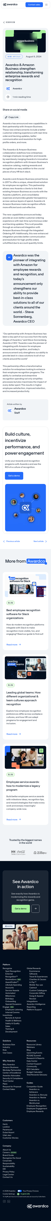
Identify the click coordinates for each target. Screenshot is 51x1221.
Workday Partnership (12, 1070)
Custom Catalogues (38, 990)
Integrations (32, 1001)
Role (5, 1050)
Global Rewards (34, 968)
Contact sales (34, 4)
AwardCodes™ (12, 982)
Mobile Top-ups (36, 985)
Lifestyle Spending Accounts (13, 986)
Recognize (7, 968)
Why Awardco (9, 1064)
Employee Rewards (35, 1111)
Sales (7, 1026)
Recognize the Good (12, 1158)
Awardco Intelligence (36, 1004)
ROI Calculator (33, 1069)
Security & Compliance (13, 1078)
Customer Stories (10, 1138)
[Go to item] (25, 611)
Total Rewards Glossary (37, 1075)
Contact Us (8, 1177)
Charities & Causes (37, 979)
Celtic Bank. (42, 1197)
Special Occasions (13, 1004)
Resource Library (34, 1044)
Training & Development (11, 1030)
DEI (4, 1169)
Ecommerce (34, 971)
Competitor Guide (35, 1086)
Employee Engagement (37, 1108)
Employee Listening (14, 1009)
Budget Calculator (34, 1072)
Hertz (5, 1124)
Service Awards (12, 990)
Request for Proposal (12, 1086)
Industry (6, 1047)
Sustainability (8, 1166)
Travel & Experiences (38, 976)
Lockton (6, 1127)
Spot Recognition (13, 971)
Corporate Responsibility (9, 1162)
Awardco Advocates (11, 1075)
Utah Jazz (7, 1135)
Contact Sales (9, 1089)
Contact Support (34, 1064)
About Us (7, 1150)
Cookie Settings (9, 1194)
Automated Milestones (10, 994)
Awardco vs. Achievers (34, 1090)
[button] (23, 1194)
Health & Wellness (13, 1020)
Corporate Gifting (37, 993)
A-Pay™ (32, 982)
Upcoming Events (34, 1053)
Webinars (31, 1047)
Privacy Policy (8, 1172)
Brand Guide (8, 1155)
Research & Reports (35, 1058)
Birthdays (9, 999)
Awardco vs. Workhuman (34, 1101)
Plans (5, 1084)
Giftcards (33, 974)
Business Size (9, 1044)
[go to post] (12, 541)
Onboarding (10, 1001)
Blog (29, 1050)
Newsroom (10, 22)
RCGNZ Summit (34, 1055)
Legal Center (8, 1174)
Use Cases (7, 1053)
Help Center (32, 1061)
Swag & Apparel (36, 996)
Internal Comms (12, 1012)
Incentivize (7, 1015)
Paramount (7, 1129)
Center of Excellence (12, 1073)
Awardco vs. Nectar (37, 1097)
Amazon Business (10, 1067)
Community (32, 1066)
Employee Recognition (36, 1106)
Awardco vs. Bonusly (38, 1095)
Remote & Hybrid (13, 1018)
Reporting (31, 1007)
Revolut (32, 999)
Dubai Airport (8, 1132)
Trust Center (8, 1081)
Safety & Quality (12, 1023)
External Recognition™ (11, 975)
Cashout (33, 987)
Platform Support (34, 1009)
